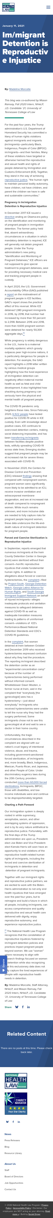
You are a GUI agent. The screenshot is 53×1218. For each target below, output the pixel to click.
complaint (33, 579)
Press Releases (12, 1140)
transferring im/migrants (25, 437)
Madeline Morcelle (20, 89)
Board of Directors (14, 1176)
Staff (7, 1170)
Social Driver (34, 1214)
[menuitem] (13, 1121)
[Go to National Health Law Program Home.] (8, 7)
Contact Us (10, 1189)
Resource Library (13, 1153)
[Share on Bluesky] (16, 1007)
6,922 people (20, 414)
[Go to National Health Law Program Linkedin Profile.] (18, 1121)
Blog (7, 1146)
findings (27, 475)
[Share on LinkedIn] (28, 1007)
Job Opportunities (14, 1183)
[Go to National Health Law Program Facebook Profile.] (13, 1121)
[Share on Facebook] (23, 1007)
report (10, 294)
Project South (16, 583)
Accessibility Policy (22, 1208)
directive (10, 216)
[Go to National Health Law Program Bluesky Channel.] (7, 1121)
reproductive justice (16, 179)
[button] (47, 7)
